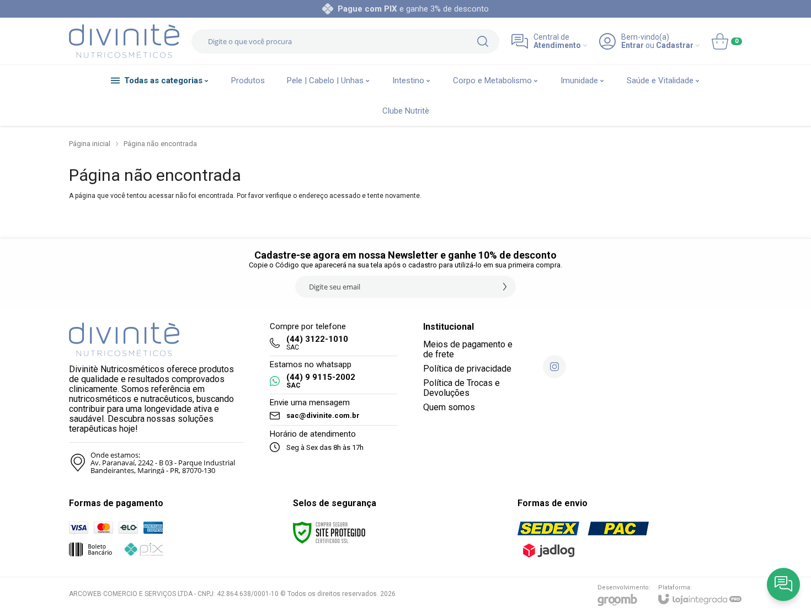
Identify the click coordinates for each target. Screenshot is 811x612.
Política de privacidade (467, 368)
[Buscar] (482, 41)
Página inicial (89, 143)
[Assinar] (505, 287)
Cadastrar (674, 45)
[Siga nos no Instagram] (554, 366)
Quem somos (449, 407)
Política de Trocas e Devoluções (461, 388)
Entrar (632, 45)
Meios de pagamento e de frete (468, 349)
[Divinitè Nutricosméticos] (124, 41)
